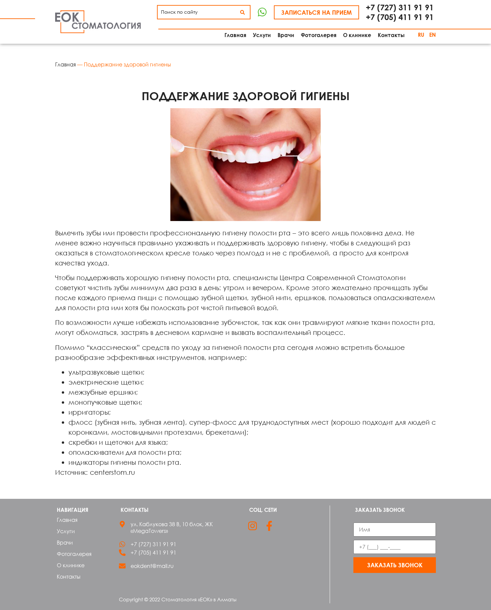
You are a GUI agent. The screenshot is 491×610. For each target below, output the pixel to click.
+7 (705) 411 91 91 (400, 17)
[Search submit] (242, 12)
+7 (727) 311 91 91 (400, 7)
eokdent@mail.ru (152, 566)
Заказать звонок (395, 565)
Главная (65, 64)
